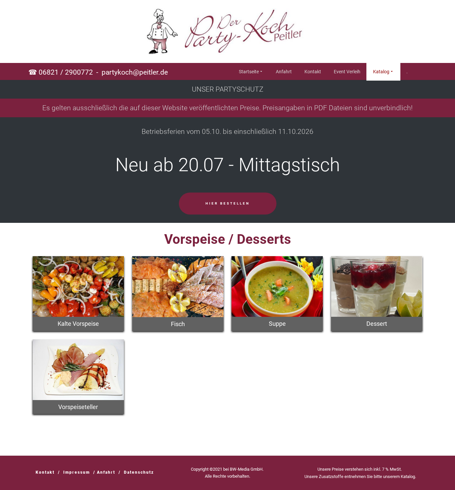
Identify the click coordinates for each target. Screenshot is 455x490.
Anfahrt (284, 71)
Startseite (249, 71)
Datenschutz (139, 472)
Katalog (381, 71)
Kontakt (312, 71)
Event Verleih (347, 71)
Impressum (76, 472)
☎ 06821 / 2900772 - (98, 72)
